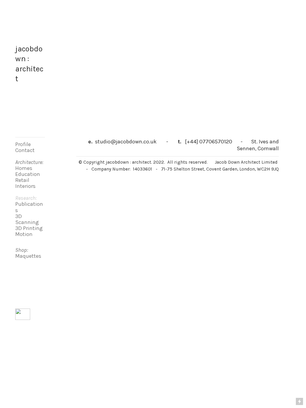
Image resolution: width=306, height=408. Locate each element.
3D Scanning (27, 219)
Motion (24, 234)
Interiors (25, 186)
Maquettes (28, 256)
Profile (23, 144)
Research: (26, 198)
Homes (23, 168)
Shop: (21, 250)
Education (27, 174)
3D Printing (29, 228)
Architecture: (29, 162)
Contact (25, 150)
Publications (29, 207)
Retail (22, 180)
